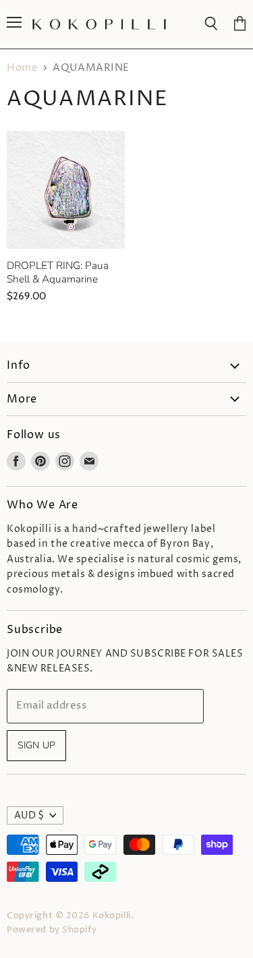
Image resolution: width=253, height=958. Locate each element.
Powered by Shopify (51, 930)
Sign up (36, 745)
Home (22, 67)
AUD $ (29, 815)
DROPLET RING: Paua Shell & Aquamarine (58, 272)
